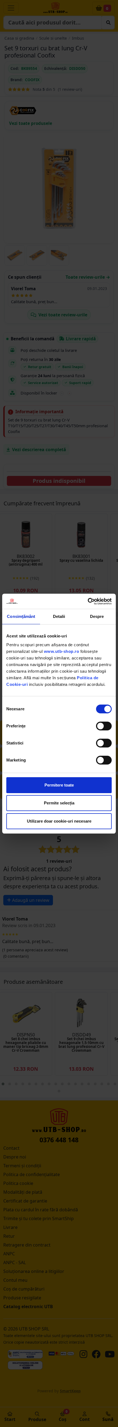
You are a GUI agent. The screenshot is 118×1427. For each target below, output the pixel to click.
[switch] (104, 726)
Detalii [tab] (59, 616)
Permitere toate (59, 785)
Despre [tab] (97, 616)
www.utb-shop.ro (61, 651)
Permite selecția (59, 803)
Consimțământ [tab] (21, 616)
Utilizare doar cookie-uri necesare (59, 821)
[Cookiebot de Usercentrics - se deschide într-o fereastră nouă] (88, 601)
